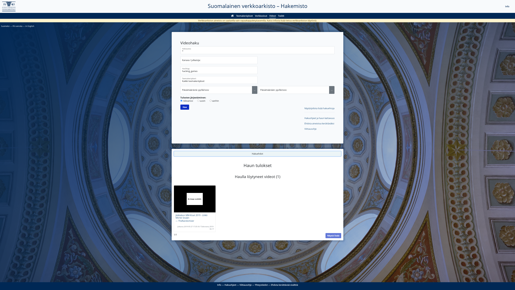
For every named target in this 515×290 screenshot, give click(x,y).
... (254, 89)
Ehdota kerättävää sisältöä (284, 284)
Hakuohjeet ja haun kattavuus (319, 118)
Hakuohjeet (230, 284)
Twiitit (281, 15)
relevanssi (188, 100)
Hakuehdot (257, 153)
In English (29, 26)
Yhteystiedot (261, 284)
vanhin (215, 100)
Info (507, 6)
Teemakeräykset (244, 15)
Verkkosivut (261, 15)
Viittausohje (310, 128)
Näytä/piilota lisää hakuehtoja (319, 108)
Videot (272, 15)
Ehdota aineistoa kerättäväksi (319, 123)
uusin (202, 100)
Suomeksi (5, 26)
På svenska (17, 26)
